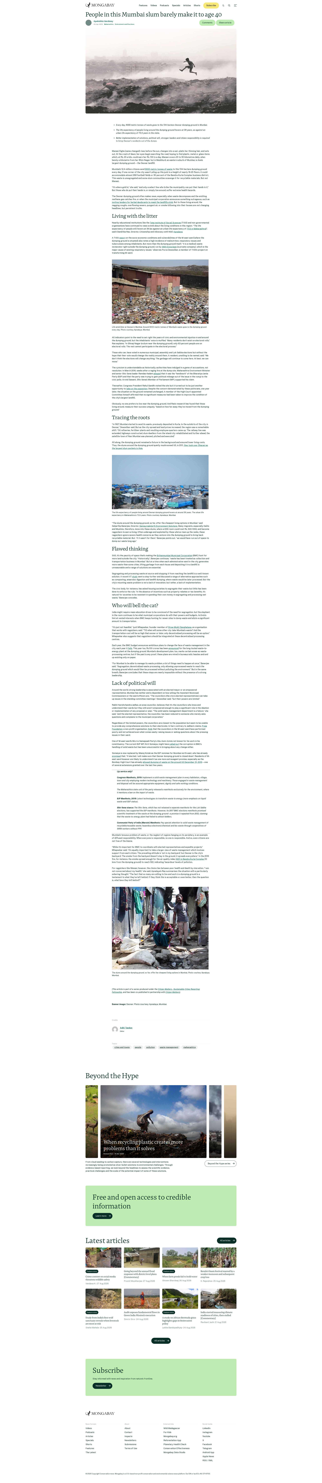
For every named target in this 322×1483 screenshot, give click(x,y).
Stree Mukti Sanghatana (179, 627)
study (134, 576)
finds (150, 729)
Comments (207, 22)
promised (116, 756)
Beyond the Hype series (219, 1163)
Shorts (197, 5)
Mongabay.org (170, 1436)
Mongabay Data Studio (174, 1452)
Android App (208, 1452)
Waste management (169, 1047)
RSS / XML (208, 1460)
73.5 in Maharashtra (196, 229)
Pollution (150, 1047)
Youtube (206, 1436)
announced (174, 648)
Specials (176, 5)
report (122, 238)
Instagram (207, 1432)
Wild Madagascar (172, 1428)
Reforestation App (172, 1440)
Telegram (207, 1448)
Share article (225, 22)
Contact (128, 1432)
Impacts (128, 1436)
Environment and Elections (124, 24)
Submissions (130, 1444)
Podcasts (164, 5)
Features (143, 5)
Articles (187, 5)
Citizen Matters (172, 992)
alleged (157, 373)
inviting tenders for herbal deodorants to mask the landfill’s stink (142, 202)
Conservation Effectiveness (177, 1448)
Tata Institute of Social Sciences (165, 223)
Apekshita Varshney (103, 21)
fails (130, 648)
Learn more (101, 1216)
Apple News (208, 1456)
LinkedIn (206, 1428)
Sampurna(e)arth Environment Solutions (158, 526)
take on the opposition (136, 389)
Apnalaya (178, 232)
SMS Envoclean (169, 247)
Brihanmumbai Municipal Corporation (174, 555)
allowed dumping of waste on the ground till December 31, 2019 (172, 762)
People (138, 1047)
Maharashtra (108, 24)
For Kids (167, 1432)
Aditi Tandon (126, 1028)
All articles (225, 1240)
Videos (153, 5)
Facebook (207, 1444)
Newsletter (101, 1386)
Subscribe (211, 5)
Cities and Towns (122, 1047)
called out (174, 744)
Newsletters (130, 1440)
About (127, 1428)
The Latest (91, 1452)
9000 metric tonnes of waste (158, 169)
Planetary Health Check (175, 1444)
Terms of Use (131, 1448)
